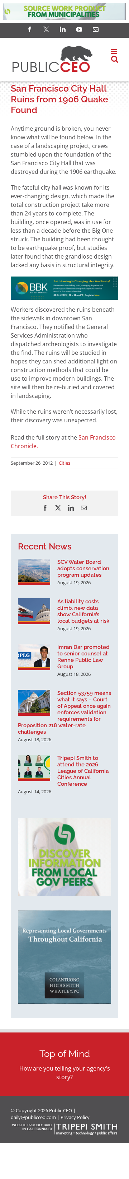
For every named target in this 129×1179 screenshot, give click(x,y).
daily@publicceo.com (33, 1117)
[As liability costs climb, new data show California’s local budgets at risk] (34, 611)
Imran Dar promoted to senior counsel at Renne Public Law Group (83, 657)
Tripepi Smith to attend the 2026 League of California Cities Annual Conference (83, 771)
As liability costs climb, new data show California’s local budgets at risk (83, 611)
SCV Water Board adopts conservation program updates (83, 568)
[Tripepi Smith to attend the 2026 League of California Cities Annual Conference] (34, 768)
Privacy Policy (75, 1117)
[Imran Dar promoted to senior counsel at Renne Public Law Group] (34, 657)
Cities (64, 463)
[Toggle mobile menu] (114, 51)
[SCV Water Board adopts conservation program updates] (34, 572)
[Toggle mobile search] (114, 59)
